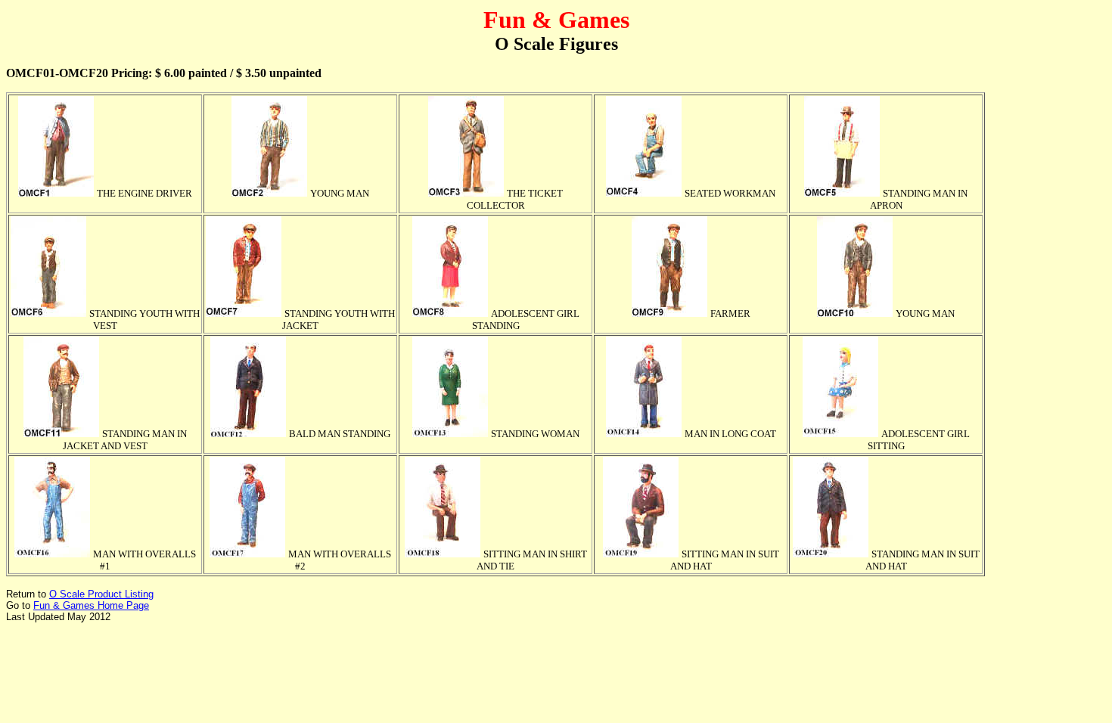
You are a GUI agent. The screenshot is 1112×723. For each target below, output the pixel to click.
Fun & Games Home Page (91, 605)
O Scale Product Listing (101, 594)
